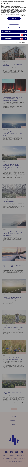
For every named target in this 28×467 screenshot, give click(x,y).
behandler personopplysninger (20, 15)
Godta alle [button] (14, 18)
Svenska (8, 3)
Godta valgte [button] (14, 22)
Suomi (12, 3)
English (5, 3)
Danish (2, 3)
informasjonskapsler (5, 15)
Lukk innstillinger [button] (13, 26)
